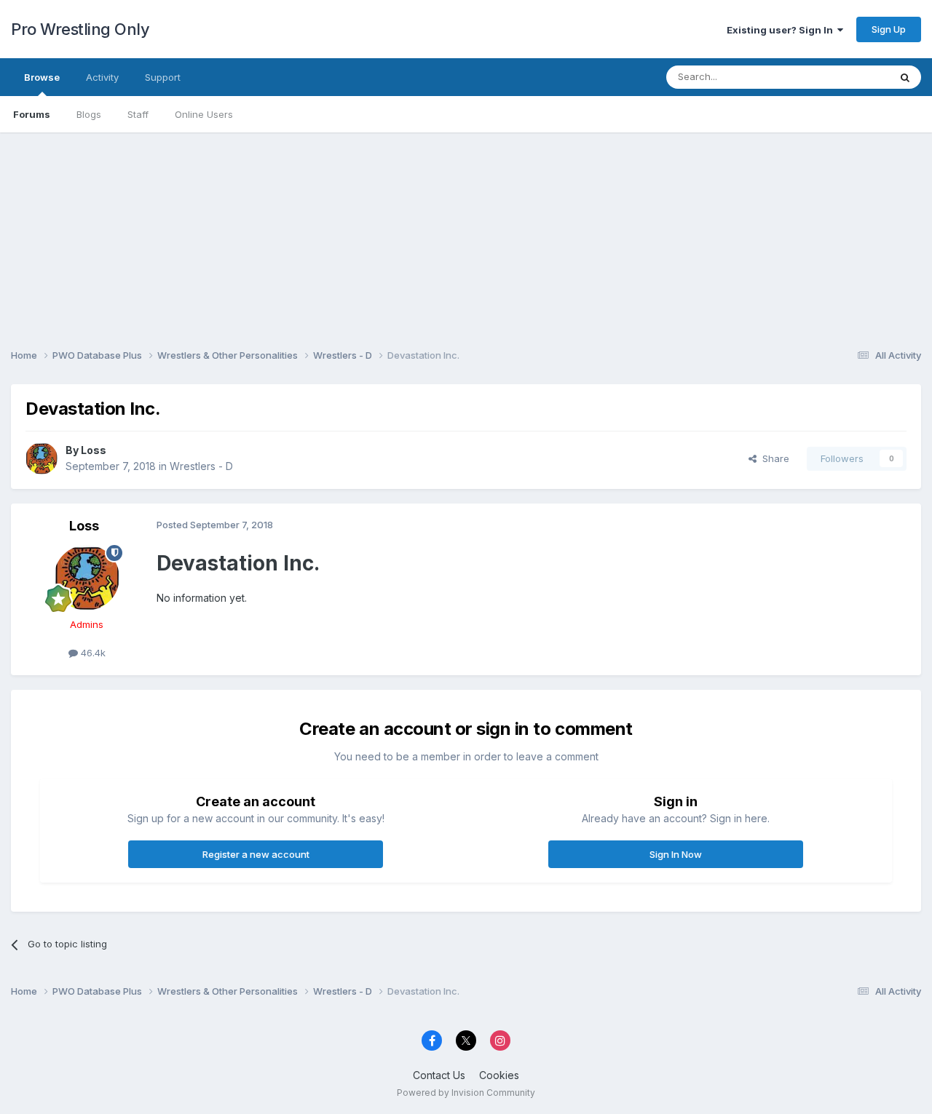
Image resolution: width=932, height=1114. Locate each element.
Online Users (204, 114)
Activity (102, 77)
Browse (42, 77)
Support (163, 77)
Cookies (499, 1075)
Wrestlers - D (201, 466)
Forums (31, 114)
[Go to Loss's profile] (41, 458)
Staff (138, 114)
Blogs (88, 114)
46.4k (92, 653)
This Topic (846, 76)
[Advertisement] (466, 234)
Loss (93, 450)
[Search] (905, 77)
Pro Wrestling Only (80, 29)
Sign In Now (675, 854)
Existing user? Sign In (782, 30)
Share (773, 458)
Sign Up (889, 29)
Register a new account (255, 854)
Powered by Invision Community (466, 1092)
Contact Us (439, 1075)
